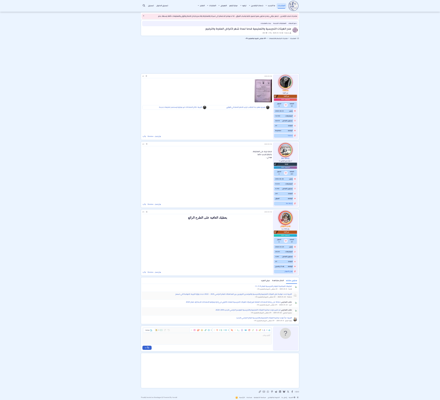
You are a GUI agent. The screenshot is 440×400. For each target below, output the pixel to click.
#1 (143, 76)
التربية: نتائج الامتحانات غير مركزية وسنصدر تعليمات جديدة (180, 107)
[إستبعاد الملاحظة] (144, 16)
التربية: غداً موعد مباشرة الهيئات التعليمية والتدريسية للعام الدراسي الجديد (264, 318)
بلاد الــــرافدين (279, 266)
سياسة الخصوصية (260, 397)
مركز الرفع (233, 5)
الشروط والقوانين (274, 397)
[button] (266, 5)
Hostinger (158, 397)
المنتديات (281, 5)
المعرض (224, 5)
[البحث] (144, 6)
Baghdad (278, 131)
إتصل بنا (284, 397)
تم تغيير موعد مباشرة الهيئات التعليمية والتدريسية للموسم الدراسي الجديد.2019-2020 (248, 310)
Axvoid (174, 397)
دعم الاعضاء (293, 23)
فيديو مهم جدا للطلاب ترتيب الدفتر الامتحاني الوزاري (245, 107)
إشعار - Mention (153, 136)
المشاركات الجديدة (279, 23)
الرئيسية (242, 397)
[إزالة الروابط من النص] (232, 330)
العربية (291, 397)
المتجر (202, 5)
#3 (143, 212)
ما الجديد (271, 5)
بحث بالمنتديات (266, 23)
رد (143, 136)
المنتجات (212, 5)
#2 (143, 144)
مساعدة (249, 397)
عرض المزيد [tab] (265, 280)
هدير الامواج (289, 271)
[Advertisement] (220, 58)
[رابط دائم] (270, 222)
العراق (277, 198)
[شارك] (146, 76)
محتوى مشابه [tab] (291, 280)
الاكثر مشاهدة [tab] (278, 280)
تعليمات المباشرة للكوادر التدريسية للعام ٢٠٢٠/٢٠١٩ (273, 286)
